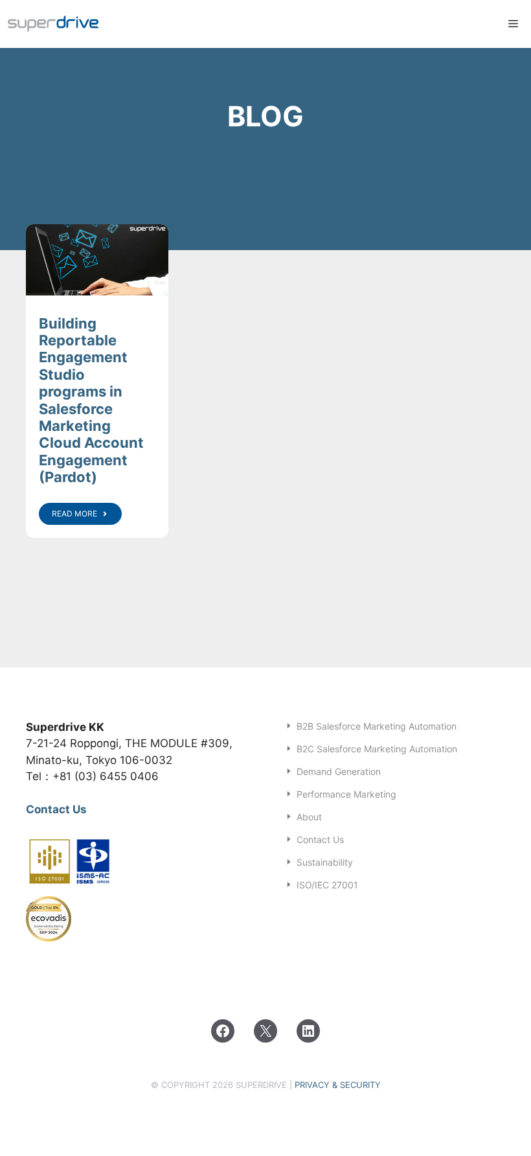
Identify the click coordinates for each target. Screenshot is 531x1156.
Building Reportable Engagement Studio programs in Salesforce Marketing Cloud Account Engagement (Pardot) (91, 400)
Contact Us (56, 809)
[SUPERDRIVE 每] (53, 24)
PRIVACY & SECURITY (338, 1085)
